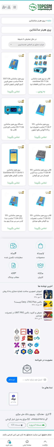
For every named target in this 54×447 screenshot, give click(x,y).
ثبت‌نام (12, 379)
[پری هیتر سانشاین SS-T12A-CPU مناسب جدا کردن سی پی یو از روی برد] (13, 201)
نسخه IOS (16, 424)
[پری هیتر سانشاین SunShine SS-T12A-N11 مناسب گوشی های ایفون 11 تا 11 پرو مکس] (13, 155)
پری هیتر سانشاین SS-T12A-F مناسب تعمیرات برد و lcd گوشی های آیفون (40, 127)
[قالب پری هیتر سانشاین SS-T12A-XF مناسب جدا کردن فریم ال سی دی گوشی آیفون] (40, 155)
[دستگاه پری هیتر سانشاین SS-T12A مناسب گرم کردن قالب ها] (13, 110)
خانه (49, 20)
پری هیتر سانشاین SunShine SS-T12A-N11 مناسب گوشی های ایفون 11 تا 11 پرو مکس (13, 174)
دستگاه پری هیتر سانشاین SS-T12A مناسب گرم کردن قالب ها (13, 127)
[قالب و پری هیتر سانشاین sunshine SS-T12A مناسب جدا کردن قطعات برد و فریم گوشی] (40, 64)
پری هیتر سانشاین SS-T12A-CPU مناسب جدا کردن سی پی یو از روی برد (13, 218)
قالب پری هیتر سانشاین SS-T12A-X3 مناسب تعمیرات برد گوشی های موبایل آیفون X (40, 219)
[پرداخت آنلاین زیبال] (13, 399)
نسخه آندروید (35, 424)
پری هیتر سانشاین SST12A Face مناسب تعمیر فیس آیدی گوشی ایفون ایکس (13, 81)
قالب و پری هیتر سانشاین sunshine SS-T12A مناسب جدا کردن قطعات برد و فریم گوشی (40, 83)
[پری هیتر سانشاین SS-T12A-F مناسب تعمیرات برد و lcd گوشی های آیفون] (40, 110)
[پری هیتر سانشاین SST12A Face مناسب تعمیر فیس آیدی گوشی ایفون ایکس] (13, 64)
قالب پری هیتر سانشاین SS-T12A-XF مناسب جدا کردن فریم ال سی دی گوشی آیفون (40, 174)
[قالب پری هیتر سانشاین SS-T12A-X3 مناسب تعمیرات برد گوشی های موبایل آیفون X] (40, 201)
